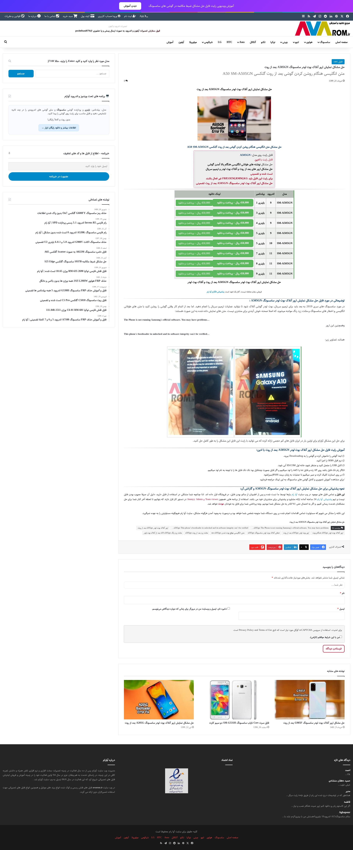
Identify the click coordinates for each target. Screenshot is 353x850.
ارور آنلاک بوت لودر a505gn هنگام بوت (328, 532)
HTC (229, 42)
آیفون (181, 42)
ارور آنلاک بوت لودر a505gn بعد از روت (153, 527)
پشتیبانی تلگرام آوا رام (215, 291)
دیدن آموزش (130, 6)
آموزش (170, 42)
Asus (242, 42)
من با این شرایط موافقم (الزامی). (325, 637)
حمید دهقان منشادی (339, 781)
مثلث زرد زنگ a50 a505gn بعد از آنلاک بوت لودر (163, 532)
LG (220, 42)
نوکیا (272, 42)
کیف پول (85, 16)
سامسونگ (325, 42)
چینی (285, 42)
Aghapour (344, 812)
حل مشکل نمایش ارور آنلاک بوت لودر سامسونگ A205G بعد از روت (159, 723)
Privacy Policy (246, 630)
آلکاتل (253, 42)
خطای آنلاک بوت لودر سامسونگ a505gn (264, 532)
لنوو (297, 42)
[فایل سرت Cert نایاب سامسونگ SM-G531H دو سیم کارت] (234, 699)
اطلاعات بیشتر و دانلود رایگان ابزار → (59, 128)
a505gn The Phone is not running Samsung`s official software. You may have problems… (290, 527)
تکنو (263, 42)
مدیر (348, 791)
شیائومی (208, 42)
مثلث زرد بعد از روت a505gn (196, 532)
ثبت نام (128, 16)
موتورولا (193, 42)
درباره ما (32, 16)
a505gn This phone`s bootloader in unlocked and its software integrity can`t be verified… (210, 527)
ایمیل (341, 609)
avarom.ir (97, 787)
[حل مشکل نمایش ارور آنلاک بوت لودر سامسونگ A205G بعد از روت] (159, 699)
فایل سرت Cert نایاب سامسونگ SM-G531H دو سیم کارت (239, 723)
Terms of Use (265, 630)
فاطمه (347, 802)
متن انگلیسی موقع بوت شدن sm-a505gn (227, 532)
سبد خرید (68, 16)
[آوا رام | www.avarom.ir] (322, 28)
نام (342, 593)
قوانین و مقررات (13, 16)
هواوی (309, 42)
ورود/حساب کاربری (108, 16)
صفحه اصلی (341, 42)
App (142, 16)
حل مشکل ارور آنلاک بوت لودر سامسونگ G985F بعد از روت (314, 723)
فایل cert (338, 62)
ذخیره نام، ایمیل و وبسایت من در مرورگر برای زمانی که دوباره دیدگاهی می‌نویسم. (189, 609)
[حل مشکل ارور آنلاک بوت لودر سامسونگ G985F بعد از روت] (310, 699)
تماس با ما (50, 16)
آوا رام (294, 494)
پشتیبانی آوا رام (324, 499)
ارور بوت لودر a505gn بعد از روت (296, 532)
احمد (347, 770)
